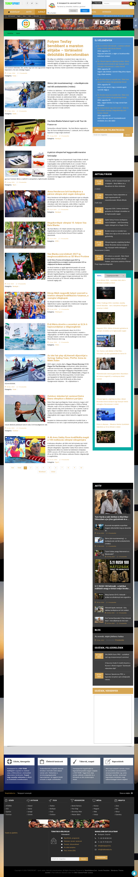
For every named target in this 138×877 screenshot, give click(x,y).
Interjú (96, 814)
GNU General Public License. (83, 872)
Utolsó (53, 472)
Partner (96, 806)
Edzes (24, 16)
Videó (29, 16)
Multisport (58, 312)
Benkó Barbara (77, 806)
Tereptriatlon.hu (10, 793)
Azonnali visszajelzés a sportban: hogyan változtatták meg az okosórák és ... (118, 528)
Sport (57, 462)
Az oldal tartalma (69, 847)
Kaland (30, 806)
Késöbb (73, 10)
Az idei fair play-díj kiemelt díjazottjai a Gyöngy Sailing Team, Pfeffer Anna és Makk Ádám (67, 358)
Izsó (121, 15)
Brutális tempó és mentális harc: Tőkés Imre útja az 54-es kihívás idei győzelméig (117, 233)
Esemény (119, 814)
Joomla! (47, 872)
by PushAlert (52, 13)
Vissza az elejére (125, 793)
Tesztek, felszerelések (71, 844)
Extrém (30, 814)
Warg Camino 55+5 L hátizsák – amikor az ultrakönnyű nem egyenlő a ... (118, 597)
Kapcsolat (98, 3)
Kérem (85, 10)
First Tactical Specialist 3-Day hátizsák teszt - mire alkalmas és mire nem (118, 619)
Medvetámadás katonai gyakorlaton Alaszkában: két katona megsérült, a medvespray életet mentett (112, 376)
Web (95, 812)
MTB (56, 241)
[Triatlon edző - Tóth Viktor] (69, 24)
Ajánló (18, 33)
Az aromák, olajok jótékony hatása (109, 637)
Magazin (96, 809)
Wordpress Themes (117, 870)
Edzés (14, 114)
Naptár (19, 16)
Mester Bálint (76, 814)
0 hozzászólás (23, 73)
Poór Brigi (75, 809)
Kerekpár (58, 138)
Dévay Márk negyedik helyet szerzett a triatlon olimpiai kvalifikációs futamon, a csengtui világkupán (67, 295)
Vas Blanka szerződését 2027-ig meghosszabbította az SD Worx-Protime (68, 255)
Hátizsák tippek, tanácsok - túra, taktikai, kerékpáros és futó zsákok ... (117, 609)
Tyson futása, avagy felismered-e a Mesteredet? (117, 553)
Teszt (14, 185)
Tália (124, 15)
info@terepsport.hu (104, 846)
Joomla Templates (104, 870)
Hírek (57, 345)
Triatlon (52, 806)
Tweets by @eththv (11, 833)
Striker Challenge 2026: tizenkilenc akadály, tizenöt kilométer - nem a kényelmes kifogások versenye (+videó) (112, 305)
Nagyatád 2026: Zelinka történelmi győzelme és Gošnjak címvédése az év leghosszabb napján (117, 211)
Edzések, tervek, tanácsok (73, 841)
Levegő (30, 812)
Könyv (118, 812)
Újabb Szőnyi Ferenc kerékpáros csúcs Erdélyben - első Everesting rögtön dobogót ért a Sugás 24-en (116, 222)
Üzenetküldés (101, 857)
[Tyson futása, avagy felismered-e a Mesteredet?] (99, 553)
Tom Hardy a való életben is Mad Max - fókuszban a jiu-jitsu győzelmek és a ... (112, 518)
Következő (42, 472)
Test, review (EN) (70, 850)
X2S (7, 809)
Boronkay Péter (77, 812)
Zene (117, 806)
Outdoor (15, 431)
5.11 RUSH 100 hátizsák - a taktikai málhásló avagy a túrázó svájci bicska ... (112, 587)
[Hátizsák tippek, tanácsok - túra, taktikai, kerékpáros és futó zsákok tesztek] (99, 609)
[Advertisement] (113, 155)
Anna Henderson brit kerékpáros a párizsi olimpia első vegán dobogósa (66, 192)
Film (117, 809)
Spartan (8, 812)
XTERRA (9, 806)
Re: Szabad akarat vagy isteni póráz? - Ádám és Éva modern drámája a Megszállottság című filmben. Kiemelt (113, 110)
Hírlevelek (36, 16)
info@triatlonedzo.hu (105, 849)
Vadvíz (30, 809)
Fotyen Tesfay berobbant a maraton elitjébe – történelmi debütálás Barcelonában (68, 48)
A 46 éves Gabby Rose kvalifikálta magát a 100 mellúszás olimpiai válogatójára (68, 438)
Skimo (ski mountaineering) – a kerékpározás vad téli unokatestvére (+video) (117, 541)
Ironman (9, 814)
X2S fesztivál (11, 16)
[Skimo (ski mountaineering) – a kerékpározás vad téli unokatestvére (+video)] (99, 540)
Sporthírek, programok (71, 838)
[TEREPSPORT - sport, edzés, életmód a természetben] (12, 3)
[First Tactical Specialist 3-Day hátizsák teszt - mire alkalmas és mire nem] (99, 620)
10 (81, 468)
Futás (14, 76)
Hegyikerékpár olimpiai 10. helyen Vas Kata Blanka (66, 224)
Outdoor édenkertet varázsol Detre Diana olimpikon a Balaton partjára (65, 397)
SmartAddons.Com (91, 870)
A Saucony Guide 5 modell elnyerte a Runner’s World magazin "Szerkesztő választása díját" (117, 665)
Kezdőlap (10, 33)
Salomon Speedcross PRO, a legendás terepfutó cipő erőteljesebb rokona (117, 676)
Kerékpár (53, 809)
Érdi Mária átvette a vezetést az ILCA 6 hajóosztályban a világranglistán (67, 325)
